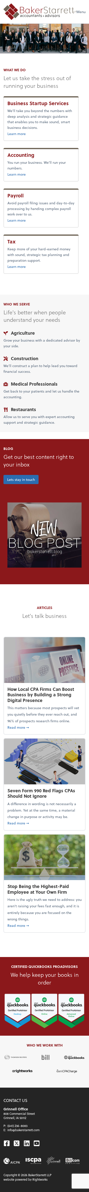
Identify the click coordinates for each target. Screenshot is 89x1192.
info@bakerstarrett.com (23, 1130)
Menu (81, 11)
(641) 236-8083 (17, 1125)
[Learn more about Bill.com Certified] (73, 1161)
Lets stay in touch (21, 479)
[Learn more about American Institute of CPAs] (11, 1161)
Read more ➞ (44, 727)
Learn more (41, 133)
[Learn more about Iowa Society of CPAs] (33, 1161)
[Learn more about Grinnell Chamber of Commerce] (53, 1161)
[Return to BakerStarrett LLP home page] (39, 11)
